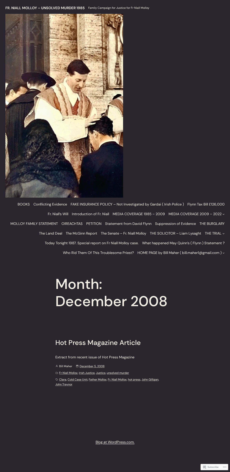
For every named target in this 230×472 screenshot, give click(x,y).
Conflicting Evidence (50, 204)
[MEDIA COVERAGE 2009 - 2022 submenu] (223, 214)
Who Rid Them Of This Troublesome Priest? (98, 252)
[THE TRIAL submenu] (223, 233)
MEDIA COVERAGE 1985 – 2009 (139, 214)
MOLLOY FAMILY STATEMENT (34, 223)
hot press (134, 379)
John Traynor (63, 384)
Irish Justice (87, 373)
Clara (62, 379)
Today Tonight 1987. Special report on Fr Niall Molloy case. (92, 243)
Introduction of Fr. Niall (90, 214)
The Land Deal (50, 233)
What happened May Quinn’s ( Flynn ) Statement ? (183, 243)
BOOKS (24, 204)
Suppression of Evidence (175, 223)
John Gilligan (150, 379)
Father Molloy (98, 379)
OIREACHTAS (72, 223)
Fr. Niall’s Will (58, 214)
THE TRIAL (213, 233)
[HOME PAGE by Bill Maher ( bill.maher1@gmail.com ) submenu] (223, 253)
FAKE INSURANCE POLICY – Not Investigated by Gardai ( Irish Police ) (127, 204)
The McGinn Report (81, 233)
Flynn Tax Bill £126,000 (206, 204)
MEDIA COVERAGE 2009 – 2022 (195, 214)
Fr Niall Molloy (68, 373)
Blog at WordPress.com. (115, 442)
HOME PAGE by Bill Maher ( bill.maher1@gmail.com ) (179, 252)
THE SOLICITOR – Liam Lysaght (175, 233)
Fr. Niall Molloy (117, 379)
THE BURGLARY (212, 223)
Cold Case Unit (78, 379)
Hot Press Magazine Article (98, 343)
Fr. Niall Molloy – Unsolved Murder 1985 (45, 8)
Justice (100, 373)
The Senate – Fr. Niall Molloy (123, 233)
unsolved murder (118, 373)
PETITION (94, 223)
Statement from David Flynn (128, 223)
